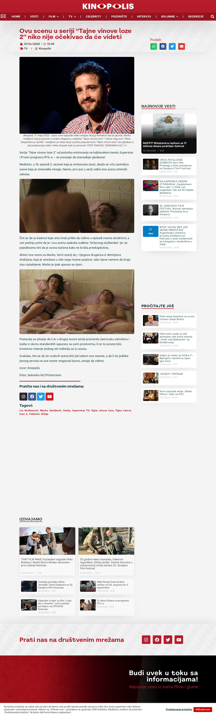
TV (70, 16)
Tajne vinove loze (102, 410)
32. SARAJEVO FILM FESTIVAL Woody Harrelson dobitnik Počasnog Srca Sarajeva (176, 210)
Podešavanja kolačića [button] (179, 709)
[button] (212, 16)
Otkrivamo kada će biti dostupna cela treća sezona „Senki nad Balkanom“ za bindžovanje (176, 338)
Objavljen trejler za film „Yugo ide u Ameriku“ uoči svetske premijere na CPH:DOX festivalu (54, 605)
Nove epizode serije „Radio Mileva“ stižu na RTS (176, 393)
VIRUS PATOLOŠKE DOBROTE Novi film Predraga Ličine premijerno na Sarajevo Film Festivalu (176, 164)
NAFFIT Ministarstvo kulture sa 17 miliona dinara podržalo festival (165, 145)
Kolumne (168, 16)
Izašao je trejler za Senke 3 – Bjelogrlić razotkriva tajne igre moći (176, 358)
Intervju (144, 16)
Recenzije (195, 16)
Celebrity (93, 16)
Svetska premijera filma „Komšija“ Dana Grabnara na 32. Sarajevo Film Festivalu (55, 584)
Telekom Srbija (38, 413)
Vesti (34, 16)
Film (52, 16)
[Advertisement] (76, 441)
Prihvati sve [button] (203, 709)
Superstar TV (80, 410)
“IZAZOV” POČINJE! (171, 373)
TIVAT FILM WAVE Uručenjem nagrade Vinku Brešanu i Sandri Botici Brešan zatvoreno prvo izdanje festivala (47, 562)
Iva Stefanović (28, 410)
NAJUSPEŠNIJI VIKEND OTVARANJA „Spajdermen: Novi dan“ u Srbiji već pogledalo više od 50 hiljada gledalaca (176, 187)
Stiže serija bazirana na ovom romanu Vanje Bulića (177, 318)
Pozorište (119, 16)
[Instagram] (23, 397)
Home (16, 16)
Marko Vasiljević (50, 410)
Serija (66, 410)
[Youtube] (49, 397)
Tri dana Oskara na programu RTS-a (113, 602)
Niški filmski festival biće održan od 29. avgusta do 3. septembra (112, 584)
